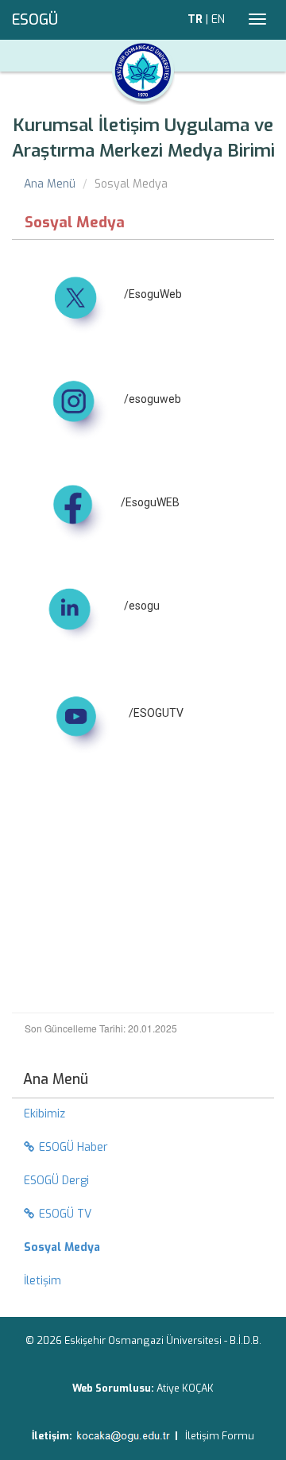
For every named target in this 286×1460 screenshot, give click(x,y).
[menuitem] (143, 1248)
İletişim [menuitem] (42, 1280)
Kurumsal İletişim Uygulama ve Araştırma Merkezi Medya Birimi (143, 138)
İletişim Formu (219, 1436)
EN (218, 19)
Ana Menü (49, 184)
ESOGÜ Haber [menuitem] (73, 1147)
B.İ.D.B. (245, 1340)
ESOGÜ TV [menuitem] (65, 1214)
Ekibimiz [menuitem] (44, 1113)
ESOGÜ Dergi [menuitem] (56, 1180)
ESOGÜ (35, 19)
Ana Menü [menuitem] (55, 1079)
